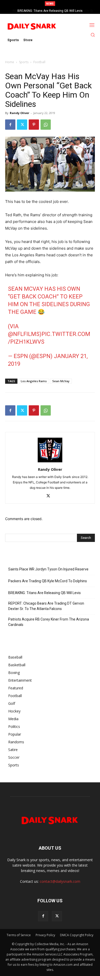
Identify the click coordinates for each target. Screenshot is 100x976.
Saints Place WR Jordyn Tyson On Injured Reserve (48, 569)
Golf (11, 703)
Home (9, 62)
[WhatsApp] (46, 124)
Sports (23, 62)
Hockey (14, 711)
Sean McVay (60, 381)
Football (39, 62)
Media (13, 718)
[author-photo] (50, 462)
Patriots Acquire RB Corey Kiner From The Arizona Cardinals (48, 622)
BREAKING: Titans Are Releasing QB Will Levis (44, 593)
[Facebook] (10, 124)
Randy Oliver (19, 113)
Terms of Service (19, 935)
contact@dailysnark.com (60, 881)
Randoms (16, 741)
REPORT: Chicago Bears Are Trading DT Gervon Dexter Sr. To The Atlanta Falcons (46, 606)
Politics (14, 726)
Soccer (13, 757)
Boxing (14, 672)
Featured (15, 688)
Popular (14, 734)
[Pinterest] (34, 124)
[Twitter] (22, 124)
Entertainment (20, 680)
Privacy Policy (45, 935)
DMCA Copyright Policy (76, 935)
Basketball (16, 664)
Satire (13, 749)
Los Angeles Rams (34, 381)
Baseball (15, 657)
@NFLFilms (23, 334)
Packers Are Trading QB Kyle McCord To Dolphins (47, 581)
